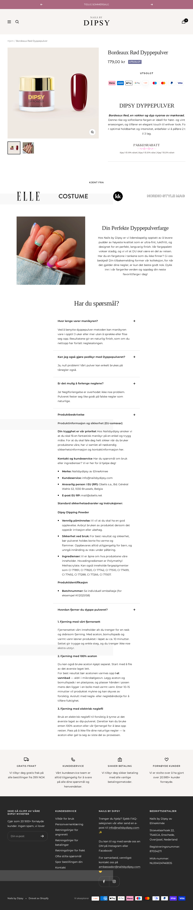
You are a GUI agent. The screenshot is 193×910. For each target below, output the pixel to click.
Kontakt (60, 867)
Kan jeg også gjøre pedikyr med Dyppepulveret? (91, 357)
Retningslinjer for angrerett (66, 832)
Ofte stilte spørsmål (68, 856)
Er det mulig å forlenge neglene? (80, 383)
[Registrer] (42, 836)
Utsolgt (146, 73)
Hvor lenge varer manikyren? (78, 321)
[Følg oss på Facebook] (104, 881)
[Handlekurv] (183, 21)
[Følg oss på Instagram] (114, 881)
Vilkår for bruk (64, 818)
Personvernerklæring (69, 824)
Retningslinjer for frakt (70, 850)
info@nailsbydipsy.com (124, 827)
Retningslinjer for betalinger (66, 842)
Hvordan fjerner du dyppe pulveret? (83, 609)
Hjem (11, 40)
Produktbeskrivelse (71, 414)
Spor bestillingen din (69, 862)
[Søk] (17, 21)
